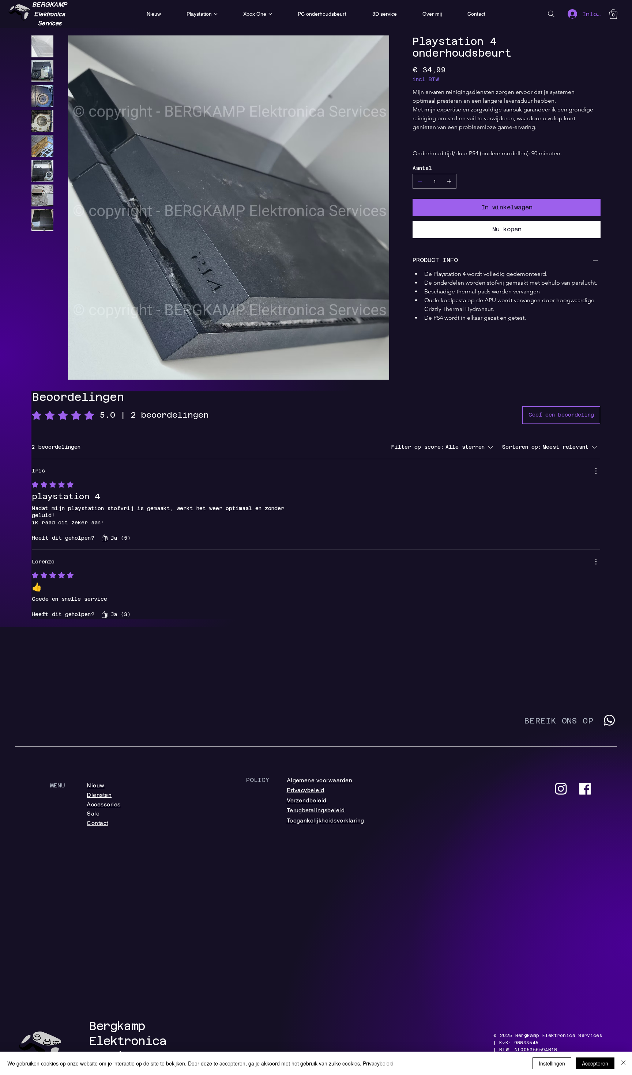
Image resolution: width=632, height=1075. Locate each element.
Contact (97, 823)
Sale (93, 813)
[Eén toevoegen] (449, 181)
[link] (613, 14)
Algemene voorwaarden (320, 780)
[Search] (551, 14)
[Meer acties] (595, 471)
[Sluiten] (623, 1063)
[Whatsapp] (609, 720)
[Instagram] (561, 789)
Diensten (99, 794)
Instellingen (552, 1063)
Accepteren (595, 1063)
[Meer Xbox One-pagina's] (270, 14)
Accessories (103, 804)
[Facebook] (585, 789)
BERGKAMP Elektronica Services (49, 14)
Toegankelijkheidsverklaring (325, 820)
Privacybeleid (305, 790)
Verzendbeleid (307, 800)
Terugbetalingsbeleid (316, 810)
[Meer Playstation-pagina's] (216, 14)
